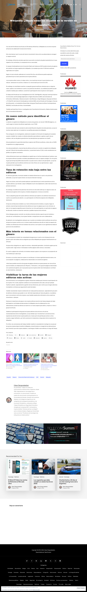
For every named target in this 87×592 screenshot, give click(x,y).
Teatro (76, 580)
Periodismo (57, 576)
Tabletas (71, 580)
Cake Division (47, 552)
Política (69, 576)
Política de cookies (36, 589)
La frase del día (12, 576)
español (9, 377)
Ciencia (33, 568)
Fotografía (45, 572)
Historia (60, 572)
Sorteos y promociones (61, 580)
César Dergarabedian (38, 29)
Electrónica (29, 572)
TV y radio (61, 584)
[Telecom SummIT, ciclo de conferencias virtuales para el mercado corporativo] (62, 433)
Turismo (55, 584)
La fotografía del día (74, 572)
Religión (22, 580)
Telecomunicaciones (28, 584)
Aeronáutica (18, 568)
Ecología (10, 572)
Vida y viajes (68, 584)
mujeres (14, 377)
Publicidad (75, 576)
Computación (49, 568)
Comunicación (57, 568)
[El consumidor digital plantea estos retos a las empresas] (25, 433)
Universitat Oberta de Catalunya (26, 377)
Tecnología (47, 16)
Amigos (24, 568)
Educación (22, 572)
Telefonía (16, 477)
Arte (28, 568)
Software (52, 580)
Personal (64, 576)
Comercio (42, 568)
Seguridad (32, 580)
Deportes (70, 568)
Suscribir (64, 63)
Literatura (37, 576)
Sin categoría (39, 580)
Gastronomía (53, 572)
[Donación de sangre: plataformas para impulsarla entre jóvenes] (31, 358)
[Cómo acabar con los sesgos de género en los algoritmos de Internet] (14, 358)
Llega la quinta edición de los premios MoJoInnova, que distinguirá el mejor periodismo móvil (49, 366)
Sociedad (46, 580)
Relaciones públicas (13, 580)
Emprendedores (37, 572)
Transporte (49, 584)
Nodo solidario (49, 576)
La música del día (22, 576)
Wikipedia (48, 377)
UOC (37, 377)
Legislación (30, 576)
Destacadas (77, 568)
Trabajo (42, 584)
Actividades (10, 568)
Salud (26, 580)
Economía (16, 572)
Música (43, 576)
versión (42, 377)
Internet (39, 16)
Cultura (64, 568)
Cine (37, 568)
